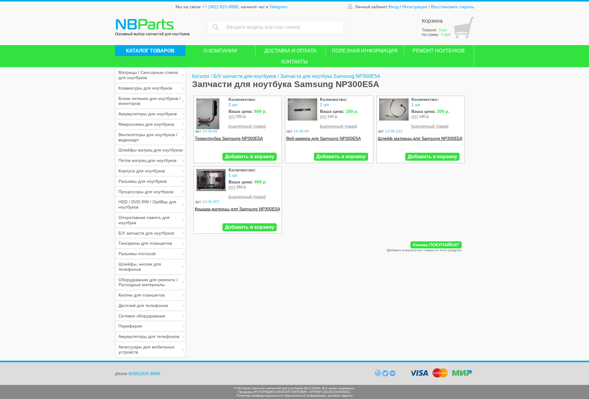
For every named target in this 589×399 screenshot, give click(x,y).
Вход (393, 6)
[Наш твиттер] (386, 374)
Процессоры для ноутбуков (145, 191)
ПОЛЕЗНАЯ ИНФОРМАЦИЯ (365, 50)
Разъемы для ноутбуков (142, 181)
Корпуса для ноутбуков (141, 170)
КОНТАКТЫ (294, 61)
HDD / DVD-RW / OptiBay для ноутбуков (147, 204)
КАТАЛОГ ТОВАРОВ (150, 50)
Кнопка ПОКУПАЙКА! (436, 244)
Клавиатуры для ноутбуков (145, 88)
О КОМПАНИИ (220, 50)
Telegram (278, 6)
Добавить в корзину (249, 156)
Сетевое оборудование (141, 315)
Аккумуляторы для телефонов (148, 336)
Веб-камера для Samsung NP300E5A (323, 138)
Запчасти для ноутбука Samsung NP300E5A (330, 76)
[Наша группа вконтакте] (393, 374)
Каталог (201, 76)
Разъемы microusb (137, 253)
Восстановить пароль (452, 6)
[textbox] (283, 27)
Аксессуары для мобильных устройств (146, 349)
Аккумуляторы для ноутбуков (147, 113)
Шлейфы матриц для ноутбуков (150, 150)
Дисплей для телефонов (143, 305)
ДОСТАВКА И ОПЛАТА (290, 50)
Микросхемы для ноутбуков (146, 124)
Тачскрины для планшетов (145, 243)
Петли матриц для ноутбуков (147, 160)
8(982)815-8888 (144, 373)
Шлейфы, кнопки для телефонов (139, 267)
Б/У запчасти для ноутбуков (146, 233)
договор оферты (340, 395)
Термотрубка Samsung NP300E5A (229, 138)
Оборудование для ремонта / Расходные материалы (148, 282)
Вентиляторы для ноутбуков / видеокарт (147, 137)
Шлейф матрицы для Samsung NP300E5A (420, 138)
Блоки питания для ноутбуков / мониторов (149, 101)
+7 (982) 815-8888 (220, 6)
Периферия (130, 326)
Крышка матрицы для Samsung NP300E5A (237, 208)
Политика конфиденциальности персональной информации (281, 395)
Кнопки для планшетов (141, 295)
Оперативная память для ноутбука (144, 220)
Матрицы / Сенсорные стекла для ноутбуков (148, 75)
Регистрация (414, 6)
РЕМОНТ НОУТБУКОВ (439, 50)
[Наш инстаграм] (378, 374)
